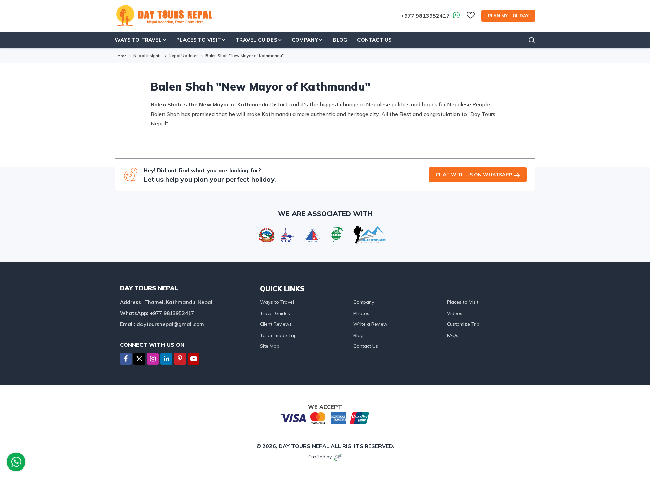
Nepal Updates (184, 55)
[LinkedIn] (166, 359)
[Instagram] (153, 359)
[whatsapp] (16, 463)
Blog (340, 40)
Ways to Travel (277, 302)
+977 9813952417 (425, 15)
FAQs (452, 335)
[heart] (471, 17)
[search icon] (531, 40)
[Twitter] (139, 359)
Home (121, 55)
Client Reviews (276, 324)
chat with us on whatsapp (474, 175)
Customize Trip (463, 324)
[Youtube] (193, 359)
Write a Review (370, 324)
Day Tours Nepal (304, 446)
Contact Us (374, 40)
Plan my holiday (508, 15)
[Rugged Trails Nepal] (370, 234)
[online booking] (325, 417)
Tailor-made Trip (278, 335)
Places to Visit (462, 302)
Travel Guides (275, 313)
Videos (454, 313)
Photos (361, 313)
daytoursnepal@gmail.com (170, 324)
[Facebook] (126, 359)
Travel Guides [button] (256, 40)
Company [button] (305, 40)
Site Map (269, 346)
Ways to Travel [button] (138, 40)
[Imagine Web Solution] (338, 457)
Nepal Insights (147, 55)
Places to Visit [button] (198, 40)
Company (363, 302)
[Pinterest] (180, 359)
